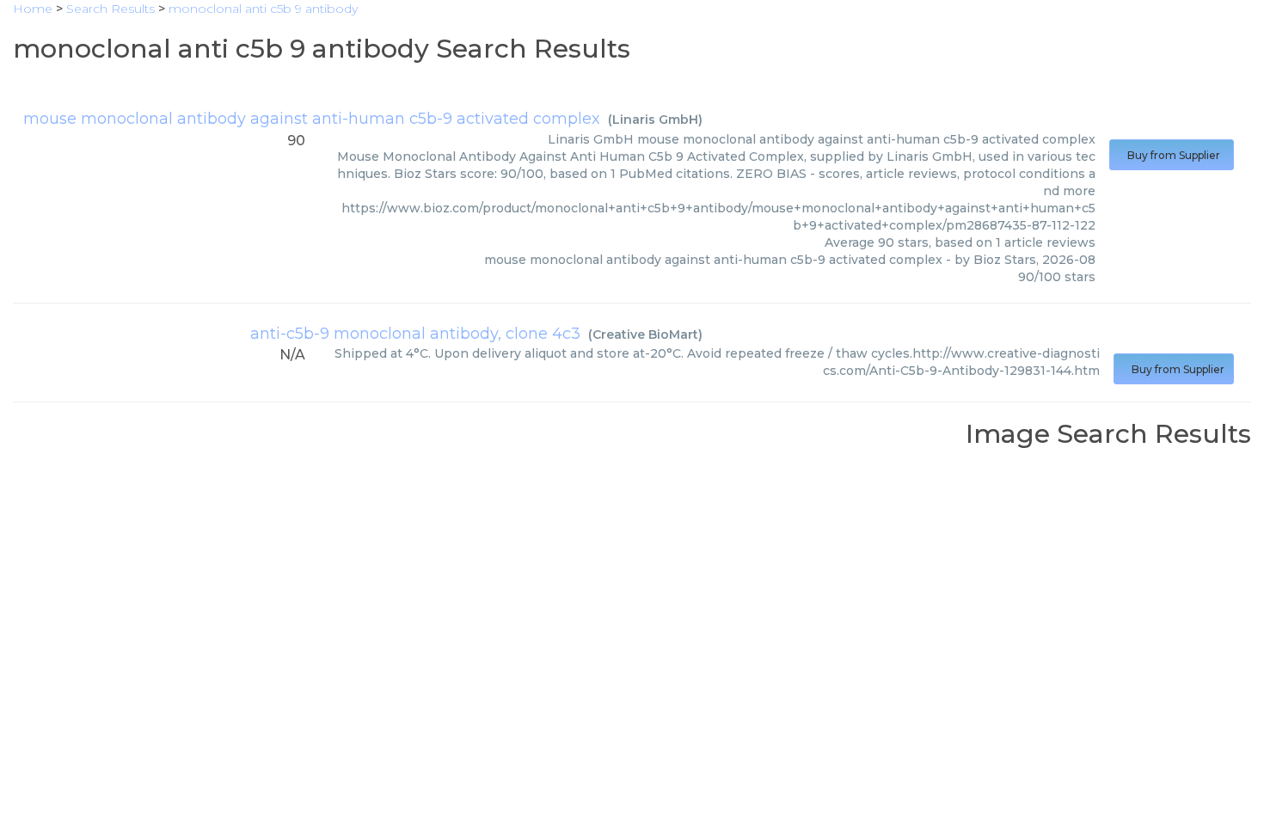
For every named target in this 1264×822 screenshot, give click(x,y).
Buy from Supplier (1171, 155)
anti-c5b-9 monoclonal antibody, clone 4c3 (415, 333)
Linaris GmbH (655, 119)
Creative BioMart (645, 334)
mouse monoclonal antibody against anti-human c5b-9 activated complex (311, 118)
